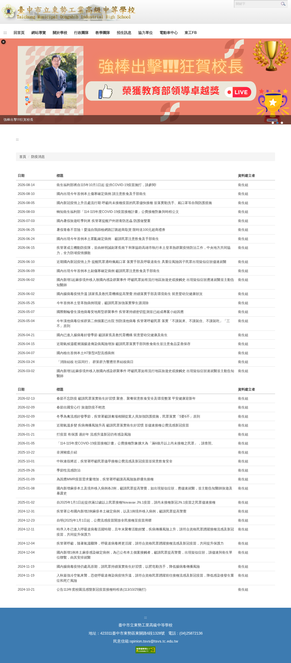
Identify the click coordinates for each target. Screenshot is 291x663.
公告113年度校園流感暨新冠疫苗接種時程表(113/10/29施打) (101, 589)
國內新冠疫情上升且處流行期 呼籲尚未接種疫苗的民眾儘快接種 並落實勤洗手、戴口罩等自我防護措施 (134, 203)
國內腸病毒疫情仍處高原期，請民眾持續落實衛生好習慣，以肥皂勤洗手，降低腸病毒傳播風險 (128, 566)
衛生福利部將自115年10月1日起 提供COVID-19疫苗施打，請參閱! (106, 185)
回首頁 (19, 33)
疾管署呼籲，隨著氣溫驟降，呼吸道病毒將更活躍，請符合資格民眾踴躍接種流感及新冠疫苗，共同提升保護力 (140, 543)
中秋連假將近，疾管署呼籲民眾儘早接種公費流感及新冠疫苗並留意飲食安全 (115, 461)
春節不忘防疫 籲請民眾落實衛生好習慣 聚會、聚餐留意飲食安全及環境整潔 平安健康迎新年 (126, 398)
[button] (3, 42)
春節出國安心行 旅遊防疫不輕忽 (81, 407)
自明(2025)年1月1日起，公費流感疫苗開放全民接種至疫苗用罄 (104, 520)
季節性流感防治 (68, 470)
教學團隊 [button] (102, 33)
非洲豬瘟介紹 (67, 452)
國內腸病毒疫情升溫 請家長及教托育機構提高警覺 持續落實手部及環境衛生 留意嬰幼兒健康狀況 (130, 294)
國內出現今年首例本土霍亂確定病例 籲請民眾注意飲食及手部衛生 (108, 239)
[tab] (273, 123)
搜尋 (283, 4)
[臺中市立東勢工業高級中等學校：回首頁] (68, 12)
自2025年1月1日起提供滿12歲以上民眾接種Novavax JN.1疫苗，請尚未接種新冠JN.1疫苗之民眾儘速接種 (136, 502)
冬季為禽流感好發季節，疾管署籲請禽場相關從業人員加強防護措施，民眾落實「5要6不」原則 (128, 416)
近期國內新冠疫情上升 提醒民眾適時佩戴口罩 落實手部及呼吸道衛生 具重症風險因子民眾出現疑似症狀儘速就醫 (141, 262)
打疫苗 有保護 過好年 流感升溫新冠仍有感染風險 (94, 434)
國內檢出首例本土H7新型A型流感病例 (85, 353)
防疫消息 (38, 157)
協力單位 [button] (145, 33)
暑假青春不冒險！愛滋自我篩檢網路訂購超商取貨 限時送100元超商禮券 (111, 230)
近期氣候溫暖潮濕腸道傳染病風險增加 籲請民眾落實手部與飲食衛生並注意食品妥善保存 (124, 344)
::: (5, 33)
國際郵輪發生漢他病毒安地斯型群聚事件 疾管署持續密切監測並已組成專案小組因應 (120, 312)
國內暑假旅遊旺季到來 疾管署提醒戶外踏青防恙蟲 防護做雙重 (104, 221)
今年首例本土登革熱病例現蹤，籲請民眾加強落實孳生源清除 (103, 303)
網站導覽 (38, 33)
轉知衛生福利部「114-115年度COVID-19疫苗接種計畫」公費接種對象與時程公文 (118, 212)
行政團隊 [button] (81, 33)
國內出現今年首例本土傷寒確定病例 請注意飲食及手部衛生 (101, 194)
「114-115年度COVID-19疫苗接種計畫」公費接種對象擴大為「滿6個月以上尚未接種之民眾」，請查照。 (136, 443)
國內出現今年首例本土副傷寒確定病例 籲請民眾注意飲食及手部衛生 (108, 271)
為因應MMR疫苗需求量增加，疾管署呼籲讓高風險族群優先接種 (105, 479)
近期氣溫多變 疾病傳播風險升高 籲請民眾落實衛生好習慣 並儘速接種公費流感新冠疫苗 (123, 425)
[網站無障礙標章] (145, 650)
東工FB (191, 33)
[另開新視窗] (145, 81)
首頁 (22, 157)
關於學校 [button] (60, 33)
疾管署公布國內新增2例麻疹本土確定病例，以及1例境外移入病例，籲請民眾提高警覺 (121, 511)
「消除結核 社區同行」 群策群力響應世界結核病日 (95, 362)
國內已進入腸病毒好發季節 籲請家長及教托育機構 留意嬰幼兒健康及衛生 (112, 335)
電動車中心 (169, 33)
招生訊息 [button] (124, 33)
